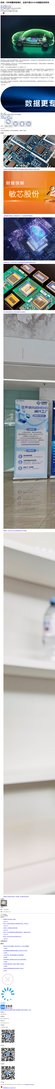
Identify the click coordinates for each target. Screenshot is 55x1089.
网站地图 (18, 1009)
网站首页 (2, 1009)
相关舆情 (3, 6)
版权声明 (6, 1009)
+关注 (2, 899)
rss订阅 (29, 1009)
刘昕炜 (5, 5)
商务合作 (26, 1009)
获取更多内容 (4, 941)
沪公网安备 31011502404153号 (9, 1087)
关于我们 (22, 1009)
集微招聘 (10, 1009)
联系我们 (14, 1009)
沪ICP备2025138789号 (28, 1084)
